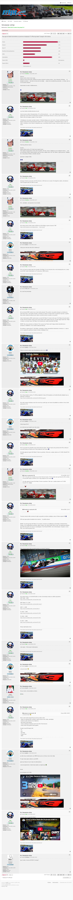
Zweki (9, 27)
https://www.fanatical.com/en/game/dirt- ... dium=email (32, 227)
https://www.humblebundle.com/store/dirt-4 (29, 608)
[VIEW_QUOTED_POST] (34, 475)
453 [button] (68, 33)
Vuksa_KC (10, 294)
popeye (10, 249)
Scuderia (15, 27)
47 (23, 27)
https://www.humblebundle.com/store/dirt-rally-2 (31, 604)
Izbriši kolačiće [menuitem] (55, 882)
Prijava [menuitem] (70, 2)
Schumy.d (10, 862)
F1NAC (11, 27)
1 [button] (55, 33)
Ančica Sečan (8, 883)
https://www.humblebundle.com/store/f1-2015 (30, 613)
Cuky (18, 27)
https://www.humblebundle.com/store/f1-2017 (30, 622)
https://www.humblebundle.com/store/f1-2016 (30, 617)
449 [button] (58, 33)
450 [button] (61, 33)
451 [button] (63, 33)
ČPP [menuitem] (2, 18)
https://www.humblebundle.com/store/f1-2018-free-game (33, 398)
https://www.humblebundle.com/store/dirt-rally (30, 599)
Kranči (10, 694)
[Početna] (36, 12)
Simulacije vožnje (8, 25)
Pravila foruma (5, 30)
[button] (51, 33)
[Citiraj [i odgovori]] (70, 71)
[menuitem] (3, 886)
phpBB (7, 882)
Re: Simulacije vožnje (26, 72)
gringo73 (21, 27)
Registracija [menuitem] (63, 2)
